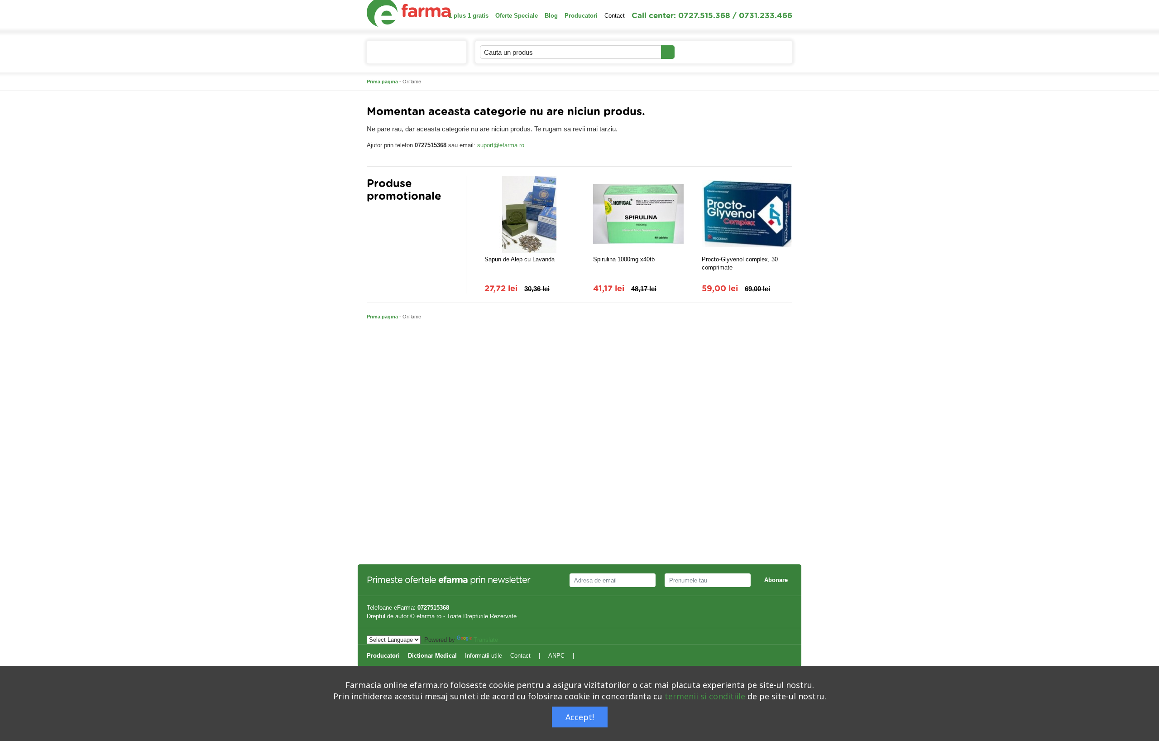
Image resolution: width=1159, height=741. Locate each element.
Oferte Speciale (516, 15)
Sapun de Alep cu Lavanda (519, 259)
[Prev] (373, 219)
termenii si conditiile (705, 696)
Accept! (579, 717)
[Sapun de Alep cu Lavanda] (529, 214)
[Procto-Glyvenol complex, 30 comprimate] (747, 214)
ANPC (556, 655)
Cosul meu (755, 51)
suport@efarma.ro (500, 145)
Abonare (776, 580)
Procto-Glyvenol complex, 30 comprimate (740, 263)
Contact (614, 15)
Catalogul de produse (410, 52)
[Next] (391, 219)
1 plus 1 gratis (469, 15)
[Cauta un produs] (668, 52)
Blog (551, 15)
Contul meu (700, 51)
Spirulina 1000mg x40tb (624, 259)
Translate (486, 639)
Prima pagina (382, 81)
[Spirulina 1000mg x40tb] (638, 214)
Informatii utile (483, 655)
